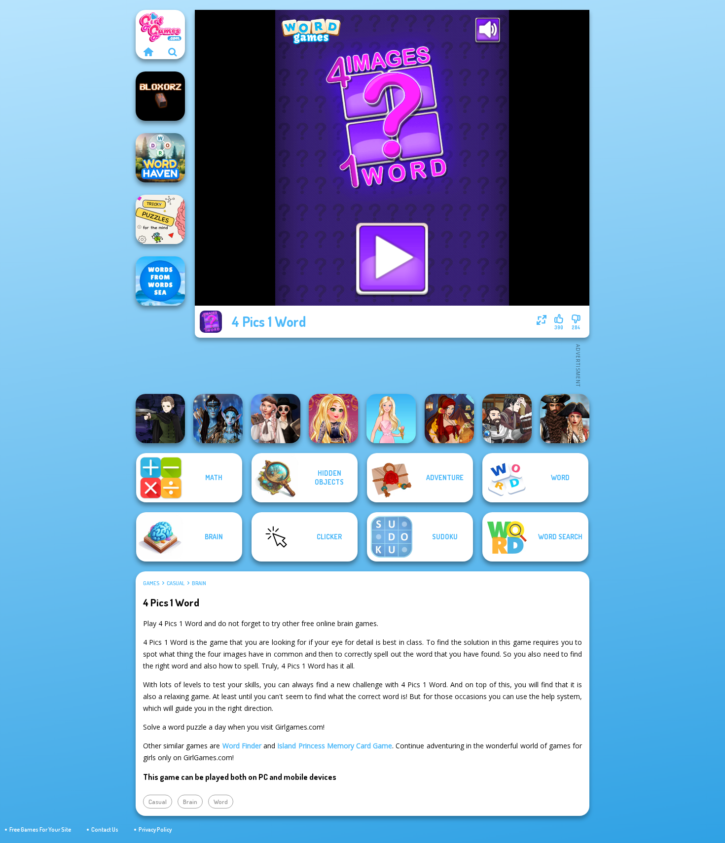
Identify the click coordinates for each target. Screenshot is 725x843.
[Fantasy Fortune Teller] (449, 418)
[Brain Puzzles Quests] (160, 219)
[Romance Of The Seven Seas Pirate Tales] (564, 418)
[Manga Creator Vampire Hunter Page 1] (160, 418)
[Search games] (172, 51)
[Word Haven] (160, 157)
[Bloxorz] (160, 96)
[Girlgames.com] (148, 51)
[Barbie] (391, 418)
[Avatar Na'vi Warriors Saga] (218, 418)
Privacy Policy (155, 829)
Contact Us (104, 829)
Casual (175, 583)
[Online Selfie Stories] (333, 418)
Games (151, 583)
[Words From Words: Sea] (160, 281)
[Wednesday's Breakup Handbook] (275, 418)
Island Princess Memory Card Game (334, 745)
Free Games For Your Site (40, 829)
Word (221, 802)
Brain (199, 583)
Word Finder (241, 745)
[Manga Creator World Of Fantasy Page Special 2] (507, 418)
